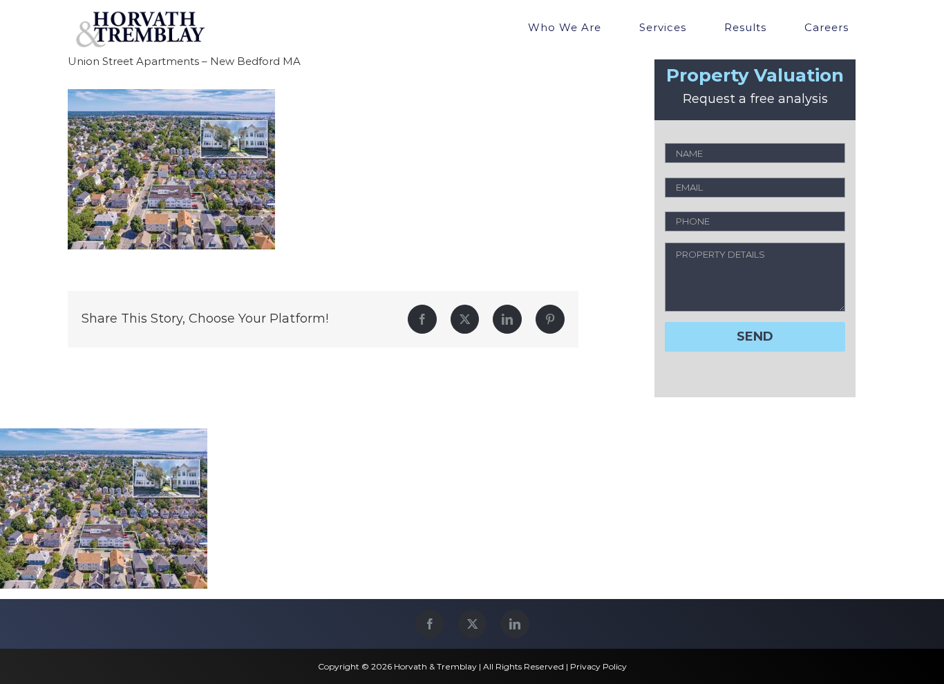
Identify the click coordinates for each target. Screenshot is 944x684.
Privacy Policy (598, 666)
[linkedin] (514, 623)
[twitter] (472, 623)
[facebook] (429, 623)
